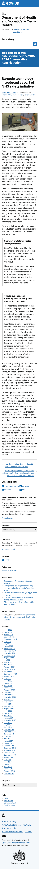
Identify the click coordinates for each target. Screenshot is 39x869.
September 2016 (10, 755)
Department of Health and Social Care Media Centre (19, 21)
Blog (4, 13)
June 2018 (8, 722)
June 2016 (8, 762)
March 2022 (8, 699)
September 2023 (10, 674)
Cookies (28, 831)
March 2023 (8, 688)
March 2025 (8, 646)
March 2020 (8, 718)
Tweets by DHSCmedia (10, 570)
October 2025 (9, 637)
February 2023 (9, 690)
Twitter (7, 560)
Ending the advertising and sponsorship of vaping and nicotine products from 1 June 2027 (19, 588)
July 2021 (7, 702)
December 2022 (10, 695)
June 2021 (8, 704)
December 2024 (10, 651)
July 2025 (7, 641)
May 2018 (7, 725)
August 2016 (8, 757)
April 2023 (8, 685)
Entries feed (8, 801)
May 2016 (7, 764)
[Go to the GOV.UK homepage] (10, 3)
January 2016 (9, 773)
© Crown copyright (19, 863)
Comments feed (10, 803)
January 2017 (9, 746)
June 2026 (8, 630)
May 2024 (8, 662)
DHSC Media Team (9, 93)
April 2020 (8, 716)
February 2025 (9, 648)
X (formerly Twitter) (11, 486)
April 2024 (8, 665)
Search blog (8, 39)
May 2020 (8, 713)
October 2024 (9, 655)
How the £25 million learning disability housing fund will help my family (19, 465)
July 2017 (7, 736)
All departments (9, 828)
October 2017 (9, 734)
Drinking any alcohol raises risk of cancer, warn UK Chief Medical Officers (20, 617)
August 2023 (9, 676)
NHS (10, 95)
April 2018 (8, 727)
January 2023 (9, 692)
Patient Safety (18, 95)
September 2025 (10, 639)
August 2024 (9, 658)
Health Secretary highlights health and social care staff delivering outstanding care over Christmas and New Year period (18, 473)
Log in (6, 798)
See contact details (9, 549)
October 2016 (9, 753)
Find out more (7, 518)
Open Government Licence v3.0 (16, 842)
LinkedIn (7, 490)
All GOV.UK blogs (9, 821)
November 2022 (10, 697)
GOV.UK (27, 825)
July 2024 (7, 660)
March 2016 (8, 769)
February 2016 (9, 771)
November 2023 (10, 672)
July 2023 (7, 679)
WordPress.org (9, 805)
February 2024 (9, 667)
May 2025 (7, 644)
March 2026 (8, 635)
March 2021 (8, 706)
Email (24, 490)
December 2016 (10, 748)
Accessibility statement (12, 831)
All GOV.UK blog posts (11, 825)
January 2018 (9, 729)
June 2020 (8, 711)
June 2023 (8, 681)
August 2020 (9, 709)
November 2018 (10, 720)
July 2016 (7, 760)
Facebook (26, 486)
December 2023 (10, 669)
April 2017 (7, 739)
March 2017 (8, 741)
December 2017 (9, 732)
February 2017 (9, 743)
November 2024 (10, 653)
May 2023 (8, 683)
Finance (5, 95)
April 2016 (8, 766)
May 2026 (8, 632)
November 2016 (10, 750)
